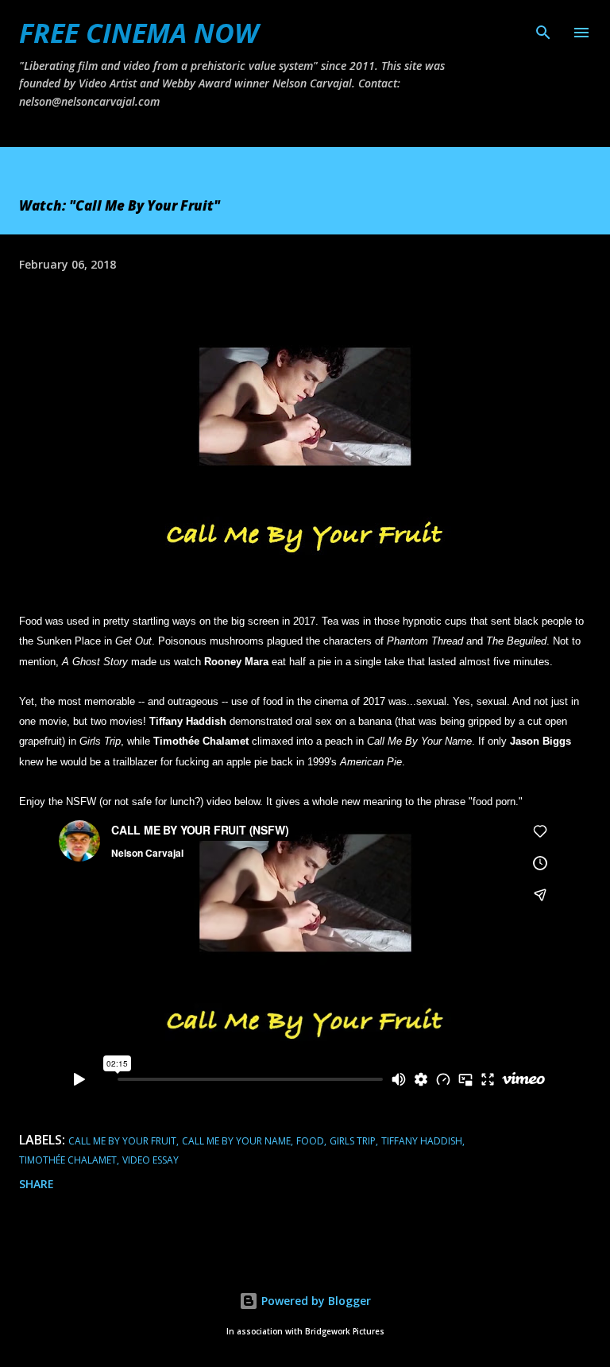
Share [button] (36, 1183)
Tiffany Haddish (421, 1141)
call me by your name (236, 1141)
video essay (150, 1160)
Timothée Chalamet (68, 1160)
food (310, 1141)
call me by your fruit (122, 1141)
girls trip (353, 1141)
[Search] (543, 28)
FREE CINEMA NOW (138, 32)
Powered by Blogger (314, 1300)
